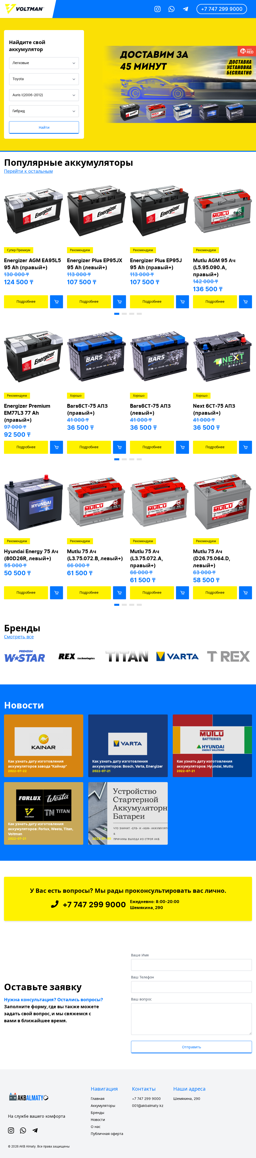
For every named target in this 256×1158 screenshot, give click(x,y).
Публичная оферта (107, 1133)
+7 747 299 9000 (221, 9)
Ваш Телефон (142, 977)
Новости (24, 705)
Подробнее (26, 301)
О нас (95, 1126)
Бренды (97, 1112)
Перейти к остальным (28, 171)
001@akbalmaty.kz (148, 1105)
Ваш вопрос (141, 999)
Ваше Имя (140, 955)
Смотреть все (19, 636)
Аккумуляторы (103, 1105)
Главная (97, 1098)
